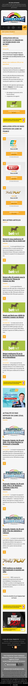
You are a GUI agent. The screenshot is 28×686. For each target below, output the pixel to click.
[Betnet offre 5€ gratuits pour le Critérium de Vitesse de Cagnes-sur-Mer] (14, 269)
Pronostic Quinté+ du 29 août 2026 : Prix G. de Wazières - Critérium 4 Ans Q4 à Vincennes (13, 486)
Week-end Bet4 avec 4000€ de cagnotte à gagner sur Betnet (14, 316)
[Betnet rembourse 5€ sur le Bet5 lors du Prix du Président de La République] (14, 346)
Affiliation (22, 643)
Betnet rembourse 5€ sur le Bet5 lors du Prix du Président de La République (14, 355)
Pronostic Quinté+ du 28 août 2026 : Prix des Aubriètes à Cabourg (13, 531)
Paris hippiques (14, 213)
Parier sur (14, 153)
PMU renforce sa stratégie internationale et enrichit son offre (13, 570)
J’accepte (15, 684)
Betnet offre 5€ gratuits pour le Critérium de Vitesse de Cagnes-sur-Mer (14, 279)
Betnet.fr (21, 54)
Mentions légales (6, 643)
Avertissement (15, 643)
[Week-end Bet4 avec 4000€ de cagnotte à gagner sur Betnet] (14, 307)
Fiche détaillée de (14, 112)
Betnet (22, 70)
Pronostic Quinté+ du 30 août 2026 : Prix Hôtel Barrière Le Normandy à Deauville (13, 442)
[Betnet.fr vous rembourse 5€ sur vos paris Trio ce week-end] (14, 231)
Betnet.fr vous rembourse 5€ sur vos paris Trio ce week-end (14, 240)
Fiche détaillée (14, 157)
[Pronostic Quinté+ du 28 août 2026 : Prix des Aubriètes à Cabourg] (14, 519)
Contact (19, 645)
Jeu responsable (11, 645)
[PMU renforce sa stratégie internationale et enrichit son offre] (14, 560)
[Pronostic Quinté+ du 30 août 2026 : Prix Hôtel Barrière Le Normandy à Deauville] (14, 430)
